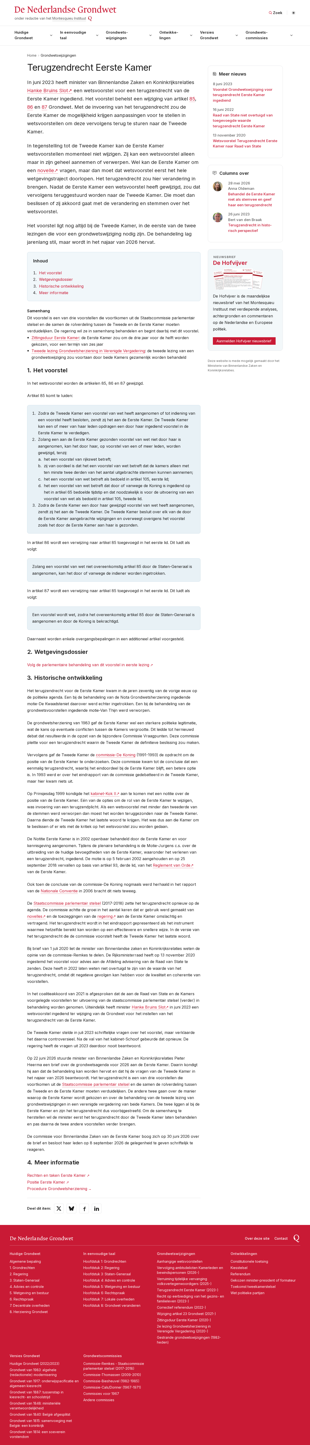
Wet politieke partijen (247, 1293)
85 (192, 99)
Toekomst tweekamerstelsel (253, 1286)
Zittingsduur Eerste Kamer (55, 337)
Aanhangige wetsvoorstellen (179, 1261)
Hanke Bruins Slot (47, 90)
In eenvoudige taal (73, 35)
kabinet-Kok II (103, 793)
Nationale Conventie (59, 890)
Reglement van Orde (171, 865)
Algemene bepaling (25, 1261)
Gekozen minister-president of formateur (263, 1280)
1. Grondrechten (22, 1268)
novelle (45, 170)
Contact (281, 1238)
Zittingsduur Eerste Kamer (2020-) (184, 1320)
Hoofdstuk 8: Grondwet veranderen (111, 1305)
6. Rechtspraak (22, 1299)
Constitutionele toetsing (249, 1261)
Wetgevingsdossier (56, 279)
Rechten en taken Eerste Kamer (56, 1175)
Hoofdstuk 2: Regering (101, 1268)
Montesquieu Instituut (69, 18)
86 (30, 107)
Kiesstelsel (239, 1268)
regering (105, 916)
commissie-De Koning (115, 754)
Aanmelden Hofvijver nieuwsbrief (244, 341)
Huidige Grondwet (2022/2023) (35, 1363)
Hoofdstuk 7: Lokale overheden (108, 1299)
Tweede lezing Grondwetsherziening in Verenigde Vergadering (88, 350)
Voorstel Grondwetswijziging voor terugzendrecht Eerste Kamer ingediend (242, 95)
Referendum (240, 1274)
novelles (34, 916)
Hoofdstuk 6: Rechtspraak (104, 1293)
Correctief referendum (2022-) (181, 1307)
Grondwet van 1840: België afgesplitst (40, 1414)
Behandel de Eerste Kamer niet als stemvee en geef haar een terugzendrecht (251, 199)
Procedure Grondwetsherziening (57, 1188)
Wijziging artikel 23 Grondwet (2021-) (186, 1314)
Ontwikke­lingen (168, 35)
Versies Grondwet (209, 35)
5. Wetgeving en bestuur (29, 1293)
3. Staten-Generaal (24, 1280)
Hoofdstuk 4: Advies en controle (109, 1280)
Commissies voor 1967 (101, 1393)
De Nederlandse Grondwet (65, 9)
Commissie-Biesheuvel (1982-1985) (111, 1381)
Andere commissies (98, 1400)
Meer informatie (53, 292)
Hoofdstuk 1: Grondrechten (104, 1261)
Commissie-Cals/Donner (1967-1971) (112, 1387)
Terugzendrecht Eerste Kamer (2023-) (187, 1290)
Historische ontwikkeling (61, 286)
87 (44, 107)
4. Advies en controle (27, 1286)
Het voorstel (50, 272)
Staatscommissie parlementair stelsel (67, 903)
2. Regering (19, 1274)
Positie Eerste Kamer (46, 1182)
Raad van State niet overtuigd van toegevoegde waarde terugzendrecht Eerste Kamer (243, 120)
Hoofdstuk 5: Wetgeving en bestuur (111, 1286)
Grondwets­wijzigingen (117, 35)
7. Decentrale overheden (30, 1305)
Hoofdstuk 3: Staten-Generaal (107, 1274)
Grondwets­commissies (257, 35)
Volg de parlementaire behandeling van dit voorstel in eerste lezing (88, 664)
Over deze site (257, 1238)
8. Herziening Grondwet (29, 1312)
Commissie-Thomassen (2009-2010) (112, 1375)
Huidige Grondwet (24, 35)
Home (32, 55)
